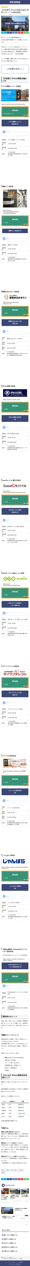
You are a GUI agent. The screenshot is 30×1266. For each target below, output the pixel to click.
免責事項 (21, 1262)
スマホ (17, 1170)
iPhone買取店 (11, 1170)
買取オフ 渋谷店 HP (15, 231)
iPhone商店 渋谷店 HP (15, 418)
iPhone (4, 1170)
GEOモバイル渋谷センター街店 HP (15, 604)
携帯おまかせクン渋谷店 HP (15, 322)
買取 (4, 1172)
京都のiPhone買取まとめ (10, 1251)
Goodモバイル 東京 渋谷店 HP (15, 511)
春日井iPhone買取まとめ (10, 1247)
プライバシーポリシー (11, 1262)
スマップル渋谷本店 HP (15, 792)
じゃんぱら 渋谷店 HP (15, 887)
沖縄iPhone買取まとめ (9, 1239)
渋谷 (22, 1170)
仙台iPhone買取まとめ (9, 1243)
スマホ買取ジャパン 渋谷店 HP (15, 123)
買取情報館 (15, 2)
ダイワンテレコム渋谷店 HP (15, 694)
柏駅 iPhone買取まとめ (10, 1235)
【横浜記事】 (22, 1113)
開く (22, 69)
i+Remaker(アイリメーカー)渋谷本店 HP (15, 966)
